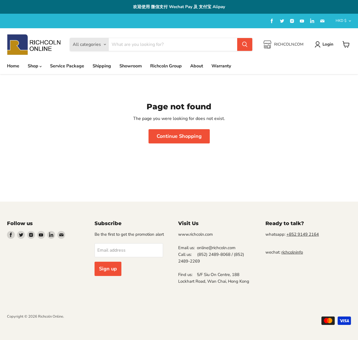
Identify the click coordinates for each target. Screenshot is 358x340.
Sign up (108, 268)
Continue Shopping (179, 136)
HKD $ (341, 20)
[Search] (244, 44)
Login (327, 44)
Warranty (221, 66)
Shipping (102, 66)
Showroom (130, 66)
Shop (33, 66)
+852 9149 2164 (302, 234)
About (196, 66)
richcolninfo (292, 252)
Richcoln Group (166, 66)
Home (13, 66)
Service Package (67, 66)
